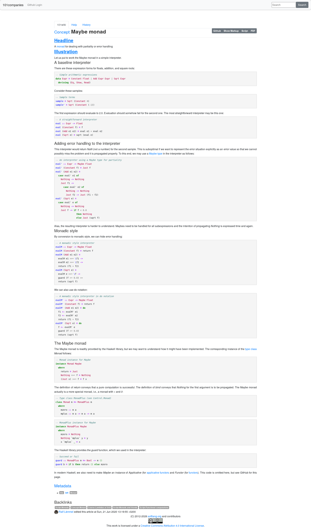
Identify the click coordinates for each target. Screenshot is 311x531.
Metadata (62, 485)
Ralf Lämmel (66, 512)
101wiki (61, 25)
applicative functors (158, 472)
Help (74, 25)
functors (193, 472)
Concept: (62, 32)
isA (66, 492)
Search (302, 5)
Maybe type (155, 153)
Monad (73, 492)
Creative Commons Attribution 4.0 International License (172, 525)
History (86, 25)
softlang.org (154, 516)
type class (251, 349)
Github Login (34, 5)
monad (61, 46)
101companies (13, 4)
